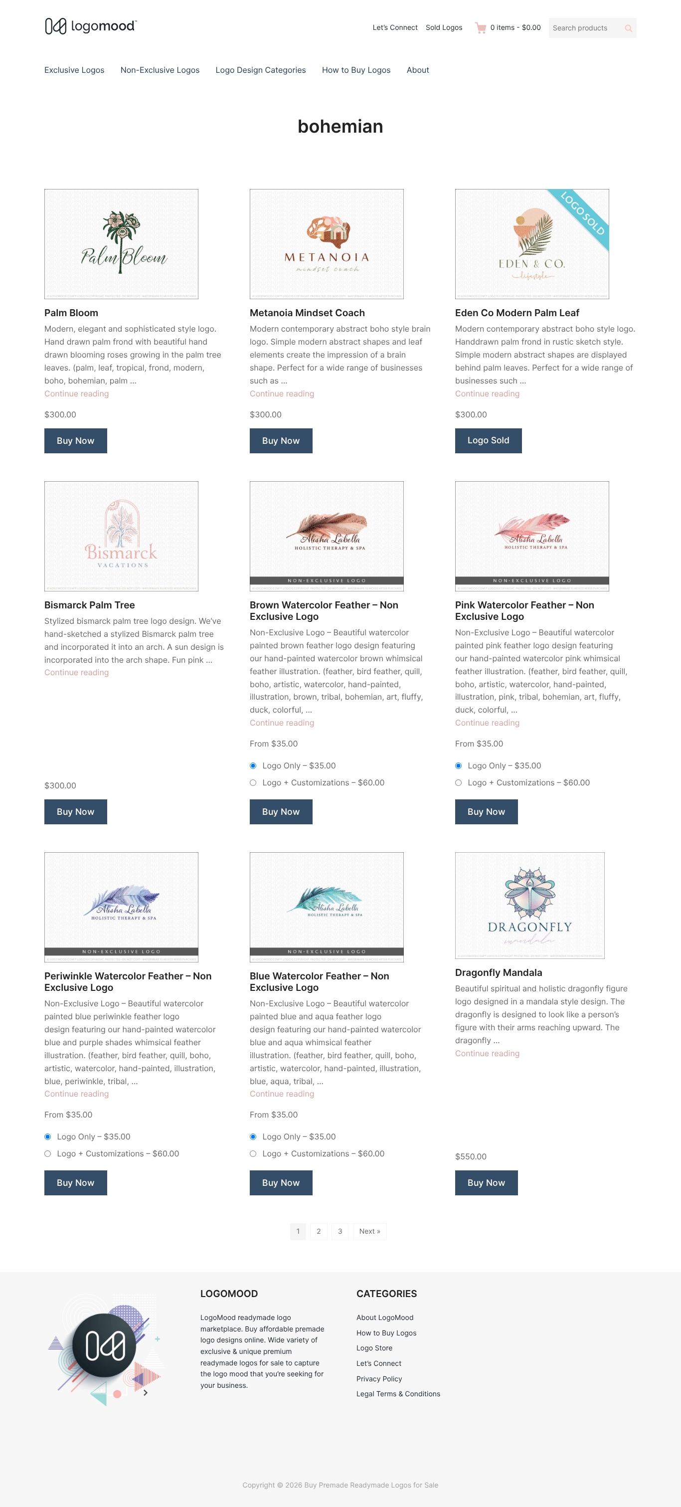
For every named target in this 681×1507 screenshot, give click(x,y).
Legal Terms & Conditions (398, 1394)
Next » (370, 1231)
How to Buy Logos (356, 70)
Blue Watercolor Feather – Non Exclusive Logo (319, 981)
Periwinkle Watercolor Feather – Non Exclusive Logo (128, 981)
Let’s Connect (395, 27)
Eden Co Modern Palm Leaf (517, 313)
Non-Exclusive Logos (160, 70)
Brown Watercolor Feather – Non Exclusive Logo (324, 610)
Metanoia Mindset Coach (307, 313)
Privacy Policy (379, 1379)
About (418, 70)
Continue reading (76, 393)
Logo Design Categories (261, 70)
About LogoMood (385, 1318)
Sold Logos (444, 27)
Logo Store (374, 1348)
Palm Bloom (71, 313)
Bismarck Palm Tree (89, 605)
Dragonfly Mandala (498, 972)
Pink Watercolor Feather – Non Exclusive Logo (524, 610)
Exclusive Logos (74, 70)
